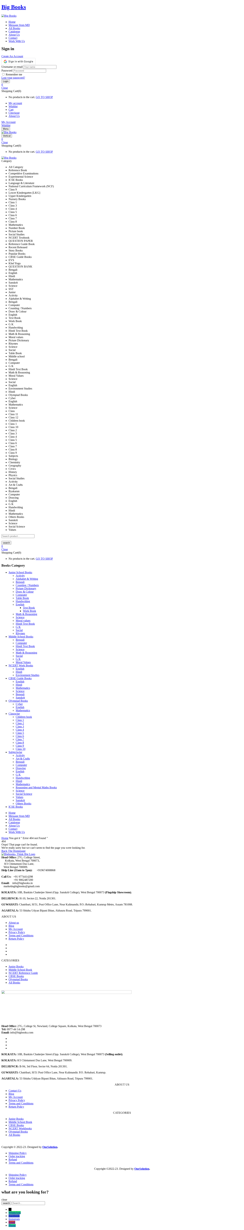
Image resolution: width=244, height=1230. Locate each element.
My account (15, 103)
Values (19, 797)
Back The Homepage (13, 850)
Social (19, 630)
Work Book (29, 610)
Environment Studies (27, 675)
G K (18, 626)
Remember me (14, 74)
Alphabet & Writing (27, 578)
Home (4, 838)
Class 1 (20, 720)
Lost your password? (13, 77)
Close (4, 87)
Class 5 (20, 732)
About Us (14, 116)
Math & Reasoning (26, 614)
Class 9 (20, 745)
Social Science (24, 793)
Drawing (21, 768)
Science (20, 617)
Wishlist (13, 106)
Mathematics (23, 687)
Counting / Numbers (27, 585)
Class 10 (20, 748)
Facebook (14, 1215)
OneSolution (49, 1146)
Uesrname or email (12, 66)
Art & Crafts (23, 758)
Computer (21, 594)
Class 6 (20, 736)
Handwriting (23, 601)
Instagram (14, 1219)
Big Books (13, 7)
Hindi (19, 671)
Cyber (19, 704)
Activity (20, 575)
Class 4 (20, 729)
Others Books (23, 803)
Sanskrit (20, 697)
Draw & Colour (25, 591)
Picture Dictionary (26, 588)
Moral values (23, 620)
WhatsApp (15, 1212)
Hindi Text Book (25, 623)
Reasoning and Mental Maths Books (36, 787)
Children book (24, 716)
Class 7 (20, 739)
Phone (12, 1225)
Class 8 (20, 742)
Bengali (20, 582)
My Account (8, 122)
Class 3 (20, 726)
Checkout (14, 112)
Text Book (29, 607)
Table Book (22, 598)
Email (12, 1222)
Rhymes (20, 633)
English (20, 604)
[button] (122, 84)
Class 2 (20, 723)
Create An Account (12, 56)
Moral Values (23, 662)
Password (6, 70)
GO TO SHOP (44, 97)
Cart (11, 109)
